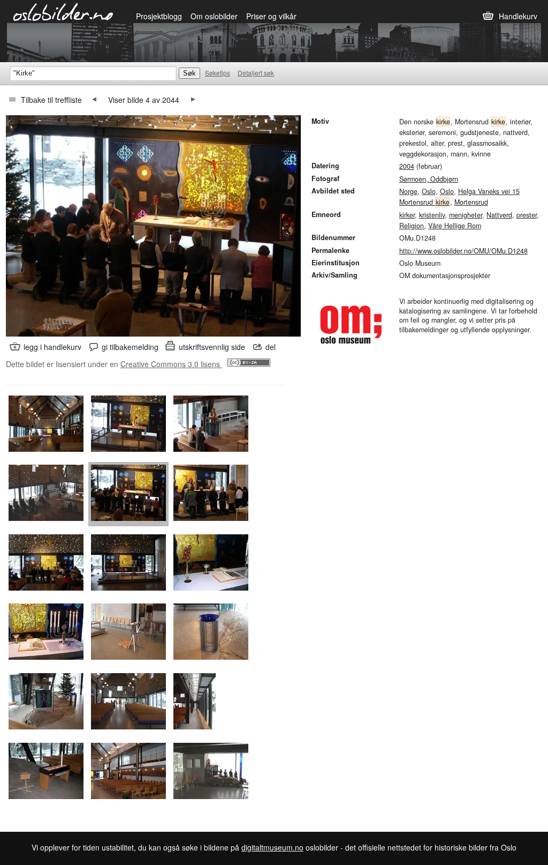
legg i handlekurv (52, 346)
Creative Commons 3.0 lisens (171, 364)
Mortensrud (471, 202)
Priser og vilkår (271, 16)
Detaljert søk (256, 72)
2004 (406, 166)
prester (526, 215)
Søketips (217, 72)
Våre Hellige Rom (454, 225)
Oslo (429, 191)
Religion (411, 225)
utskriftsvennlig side (212, 346)
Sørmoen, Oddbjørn (428, 179)
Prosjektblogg (159, 16)
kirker (407, 215)
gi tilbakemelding (130, 346)
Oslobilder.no (63, 11)
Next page (193, 100)
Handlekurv (518, 16)
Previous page (94, 100)
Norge (408, 191)
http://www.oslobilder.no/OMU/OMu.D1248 (463, 251)
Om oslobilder (214, 16)
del (270, 346)
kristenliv (432, 215)
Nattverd (499, 215)
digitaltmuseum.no (272, 847)
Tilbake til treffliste (51, 99)
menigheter (465, 215)
